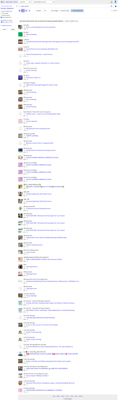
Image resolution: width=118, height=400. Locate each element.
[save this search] (115, 6)
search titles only (7, 11)
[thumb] (23, 10)
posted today (6, 15)
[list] (19, 10)
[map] (29, 10)
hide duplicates (6, 17)
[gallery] (26, 10)
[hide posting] (28, 29)
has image (5, 13)
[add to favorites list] (24, 27)
